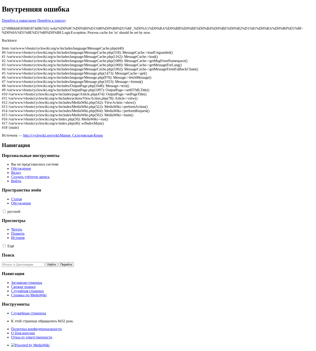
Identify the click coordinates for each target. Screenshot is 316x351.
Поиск (8, 255)
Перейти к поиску (51, 20)
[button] (4, 211)
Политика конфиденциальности (36, 329)
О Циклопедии (23, 333)
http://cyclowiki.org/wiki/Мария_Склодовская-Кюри (63, 135)
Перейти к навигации (19, 20)
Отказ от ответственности (31, 337)
